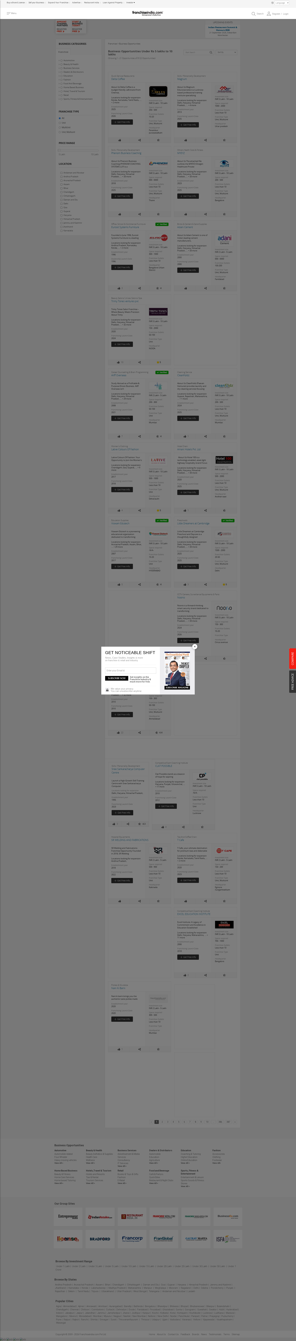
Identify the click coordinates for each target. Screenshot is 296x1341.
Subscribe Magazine (177, 687)
